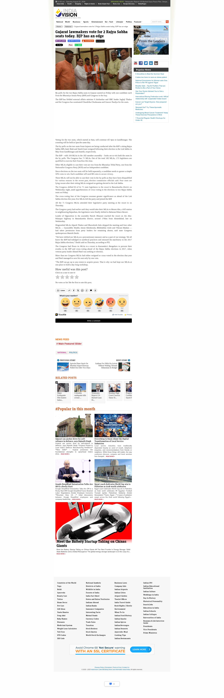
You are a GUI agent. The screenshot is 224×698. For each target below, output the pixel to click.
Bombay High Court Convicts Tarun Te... (114, 395)
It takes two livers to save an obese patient (151, 77)
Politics (129, 22)
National (59, 22)
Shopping (78, 4)
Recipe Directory (129, 4)
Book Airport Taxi (104, 4)
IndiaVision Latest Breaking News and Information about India (110, 669)
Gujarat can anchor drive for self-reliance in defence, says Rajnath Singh (73, 440)
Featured (137, 22)
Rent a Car (116, 4)
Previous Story (67, 360)
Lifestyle (119, 22)
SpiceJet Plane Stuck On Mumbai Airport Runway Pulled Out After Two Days (80, 365)
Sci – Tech (109, 22)
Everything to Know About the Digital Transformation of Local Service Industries (111, 441)
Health (69, 4)
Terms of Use (117, 667)
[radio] (57, 277)
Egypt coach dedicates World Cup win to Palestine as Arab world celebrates (112, 485)
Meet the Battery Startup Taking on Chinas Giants (91, 543)
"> (83, 45)
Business (76, 22)
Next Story (121, 360)
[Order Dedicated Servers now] (151, 54)
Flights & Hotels (89, 4)
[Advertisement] (127, 13)
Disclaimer (108, 667)
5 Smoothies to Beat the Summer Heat (149, 74)
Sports (86, 22)
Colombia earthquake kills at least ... (80, 395)
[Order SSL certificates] (112, 654)
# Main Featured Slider (69, 343)
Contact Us (125, 667)
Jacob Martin (89, 41)
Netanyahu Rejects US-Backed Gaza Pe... (97, 396)
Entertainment (97, 22)
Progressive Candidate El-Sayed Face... (131, 395)
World (67, 22)
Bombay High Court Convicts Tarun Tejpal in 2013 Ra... (148, 2)
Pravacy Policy (99, 667)
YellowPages (142, 4)
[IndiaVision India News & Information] (68, 13)
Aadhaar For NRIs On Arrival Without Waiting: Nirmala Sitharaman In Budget (106, 365)
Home (59, 26)
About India (60, 4)
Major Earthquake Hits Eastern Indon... (61, 396)
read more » (65, 454)
